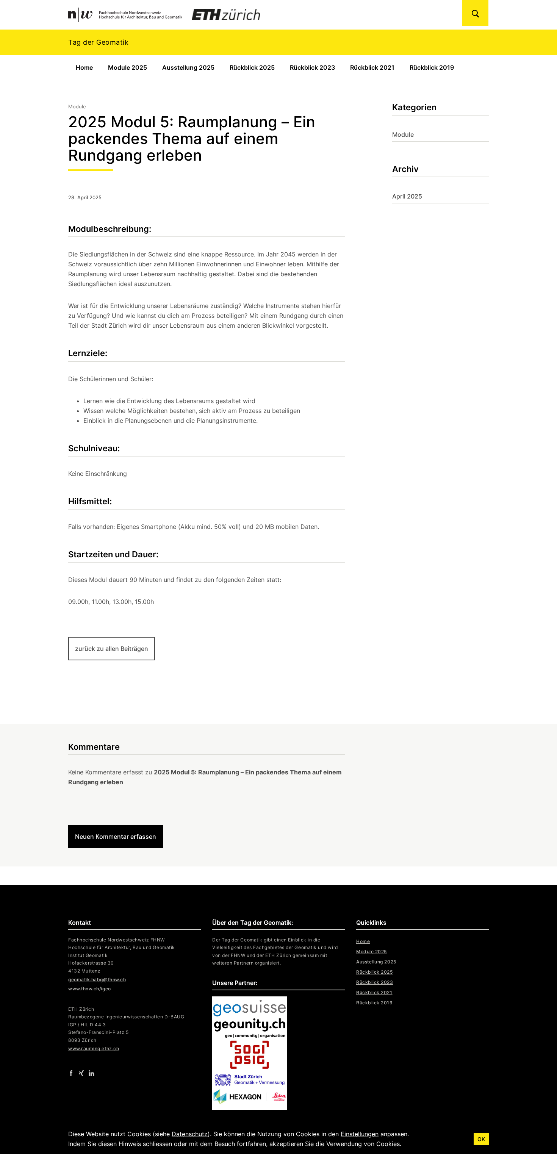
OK (481, 1139)
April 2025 (407, 196)
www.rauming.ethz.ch (93, 1048)
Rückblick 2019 (432, 67)
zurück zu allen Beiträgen (111, 648)
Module (403, 134)
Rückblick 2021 (372, 67)
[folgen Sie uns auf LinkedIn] (91, 1072)
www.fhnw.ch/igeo (89, 988)
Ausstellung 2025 (188, 67)
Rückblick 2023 (312, 67)
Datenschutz (190, 1134)
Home (84, 67)
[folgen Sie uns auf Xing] (81, 1072)
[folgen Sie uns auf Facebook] (71, 1072)
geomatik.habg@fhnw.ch (97, 979)
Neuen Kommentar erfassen (115, 836)
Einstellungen (360, 1134)
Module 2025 (127, 67)
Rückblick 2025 (252, 67)
